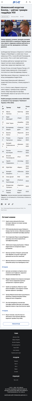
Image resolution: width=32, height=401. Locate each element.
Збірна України (16, 339)
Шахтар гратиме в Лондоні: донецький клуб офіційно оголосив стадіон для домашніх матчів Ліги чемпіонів (17, 254)
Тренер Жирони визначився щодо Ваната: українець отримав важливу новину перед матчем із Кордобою (18, 296)
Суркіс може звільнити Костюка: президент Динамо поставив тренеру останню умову (16, 223)
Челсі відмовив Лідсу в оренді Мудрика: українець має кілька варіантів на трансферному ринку (17, 238)
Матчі (16, 363)
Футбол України (16, 342)
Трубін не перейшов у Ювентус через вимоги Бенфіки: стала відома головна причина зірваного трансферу (17, 288)
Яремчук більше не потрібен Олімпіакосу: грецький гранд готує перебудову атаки (18, 261)
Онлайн (16, 371)
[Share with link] (12, 204)
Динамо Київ (16, 337)
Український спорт (16, 352)
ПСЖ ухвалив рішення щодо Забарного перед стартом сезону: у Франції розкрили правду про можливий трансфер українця (18, 230)
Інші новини (16, 350)
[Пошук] (30, 2)
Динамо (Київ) (19, 208)
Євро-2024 (16, 347)
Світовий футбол (16, 345)
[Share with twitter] (9, 204)
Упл (25, 208)
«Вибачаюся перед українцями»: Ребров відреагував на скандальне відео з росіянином (17, 246)
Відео (16, 369)
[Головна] (16, 2)
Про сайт (16, 380)
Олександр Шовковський (10, 208)
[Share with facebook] (2, 204)
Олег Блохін (4, 210)
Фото (16, 366)
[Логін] (26, 2)
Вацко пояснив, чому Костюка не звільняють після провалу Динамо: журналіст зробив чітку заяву (16, 316)
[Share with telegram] (5, 204)
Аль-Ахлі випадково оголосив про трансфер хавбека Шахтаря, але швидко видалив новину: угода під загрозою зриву (18, 304)
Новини (16, 361)
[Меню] (3, 2)
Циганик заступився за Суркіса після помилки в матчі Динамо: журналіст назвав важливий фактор (16, 272)
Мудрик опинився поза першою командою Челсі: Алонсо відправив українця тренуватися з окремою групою (18, 280)
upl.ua (29, 204)
